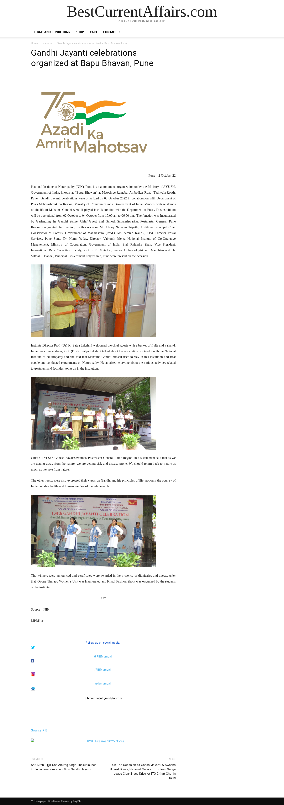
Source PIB (39, 730)
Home (34, 43)
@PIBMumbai (103, 656)
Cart (93, 32)
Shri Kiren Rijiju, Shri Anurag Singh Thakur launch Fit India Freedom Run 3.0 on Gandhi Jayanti (63, 767)
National (47, 43)
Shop (80, 32)
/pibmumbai (103, 683)
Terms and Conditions (52, 32)
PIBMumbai (103, 669)
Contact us (112, 32)
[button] (248, 32)
